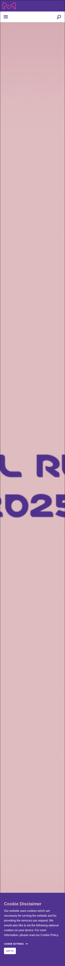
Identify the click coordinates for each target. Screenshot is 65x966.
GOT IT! (10, 951)
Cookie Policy (49, 935)
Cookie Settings (14, 944)
